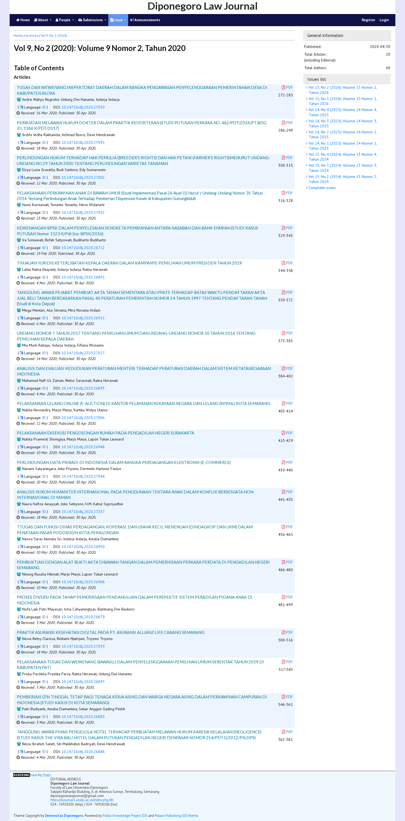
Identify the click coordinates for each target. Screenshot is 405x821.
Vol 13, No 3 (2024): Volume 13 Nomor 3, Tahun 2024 (342, 168)
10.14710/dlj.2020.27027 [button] (83, 352)
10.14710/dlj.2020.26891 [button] (83, 277)
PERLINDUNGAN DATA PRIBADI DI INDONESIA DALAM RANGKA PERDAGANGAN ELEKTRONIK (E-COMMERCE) (124, 462)
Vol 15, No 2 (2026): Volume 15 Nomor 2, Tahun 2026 (342, 90)
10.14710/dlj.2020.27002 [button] (83, 177)
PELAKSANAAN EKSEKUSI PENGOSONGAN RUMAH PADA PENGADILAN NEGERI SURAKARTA (105, 432)
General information (325, 35)
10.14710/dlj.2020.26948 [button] (83, 446)
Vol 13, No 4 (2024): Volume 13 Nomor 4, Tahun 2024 (342, 157)
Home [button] (18, 35)
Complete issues (321, 187)
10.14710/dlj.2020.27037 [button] (83, 511)
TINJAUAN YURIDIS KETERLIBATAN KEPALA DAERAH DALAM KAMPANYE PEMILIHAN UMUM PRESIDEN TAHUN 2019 (129, 262)
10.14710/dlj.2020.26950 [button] (83, 546)
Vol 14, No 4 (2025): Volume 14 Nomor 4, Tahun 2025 (342, 112)
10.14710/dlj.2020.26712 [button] (83, 247)
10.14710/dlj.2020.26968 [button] (83, 581)
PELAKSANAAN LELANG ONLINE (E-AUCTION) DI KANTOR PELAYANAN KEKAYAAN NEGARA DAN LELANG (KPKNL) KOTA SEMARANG (143, 403)
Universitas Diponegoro (64, 815)
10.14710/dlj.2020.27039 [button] (83, 646)
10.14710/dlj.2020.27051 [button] (83, 212)
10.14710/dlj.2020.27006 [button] (83, 417)
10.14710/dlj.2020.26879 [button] (83, 616)
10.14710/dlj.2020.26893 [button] (83, 388)
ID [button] (44, 107)
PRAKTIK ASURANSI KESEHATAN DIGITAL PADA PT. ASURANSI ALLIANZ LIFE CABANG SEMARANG (110, 632)
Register (368, 20)
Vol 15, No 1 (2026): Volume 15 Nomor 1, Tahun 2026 (342, 101)
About (43, 20)
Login (384, 20)
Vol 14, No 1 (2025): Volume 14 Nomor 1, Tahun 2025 (342, 146)
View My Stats (40, 775)
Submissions (93, 20)
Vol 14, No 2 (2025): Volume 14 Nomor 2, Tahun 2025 (342, 135)
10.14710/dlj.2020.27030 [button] (83, 107)
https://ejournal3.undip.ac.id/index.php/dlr (82, 800)
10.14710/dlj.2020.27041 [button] (83, 142)
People (64, 20)
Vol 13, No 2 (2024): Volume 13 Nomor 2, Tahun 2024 (342, 179)
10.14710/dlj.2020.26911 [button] (83, 317)
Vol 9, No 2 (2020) (54, 35)
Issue (118, 20)
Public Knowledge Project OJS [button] (125, 815)
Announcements (147, 20)
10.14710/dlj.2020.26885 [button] (83, 716)
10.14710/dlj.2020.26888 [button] (83, 751)
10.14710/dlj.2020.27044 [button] (83, 476)
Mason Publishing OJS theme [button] (176, 815)
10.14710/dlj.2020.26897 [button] (83, 681)
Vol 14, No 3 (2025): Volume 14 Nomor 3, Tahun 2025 (342, 123)
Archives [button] (32, 35)
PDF (289, 87)
